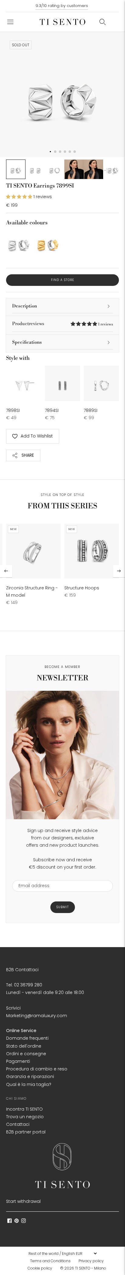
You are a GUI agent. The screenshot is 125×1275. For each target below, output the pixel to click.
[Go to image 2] (35, 169)
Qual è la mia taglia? (28, 1084)
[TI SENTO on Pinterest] (16, 1221)
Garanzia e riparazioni (30, 1076)
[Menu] (10, 22)
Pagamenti (18, 1061)
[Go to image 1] (15, 169)
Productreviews (62, 324)
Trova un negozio (25, 1117)
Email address (31, 876)
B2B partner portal (26, 1132)
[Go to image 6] (113, 169)
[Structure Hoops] (91, 551)
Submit (62, 907)
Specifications (27, 342)
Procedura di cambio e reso (36, 1069)
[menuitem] (52, 1261)
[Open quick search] (102, 22)
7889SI (90, 410)
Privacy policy (91, 1260)
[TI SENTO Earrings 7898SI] (23, 383)
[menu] (62, 1253)
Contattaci (17, 1124)
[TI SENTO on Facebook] (9, 1221)
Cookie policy (40, 1268)
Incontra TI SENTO (24, 1109)
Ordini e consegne (26, 1054)
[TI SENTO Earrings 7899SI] (19, 243)
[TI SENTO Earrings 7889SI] (101, 383)
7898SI (13, 410)
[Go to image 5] (93, 169)
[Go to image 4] (74, 169)
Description (24, 306)
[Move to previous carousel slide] (6, 571)
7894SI (52, 410)
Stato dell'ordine (23, 1046)
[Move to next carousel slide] (119, 571)
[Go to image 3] (54, 169)
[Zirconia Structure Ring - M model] (33, 551)
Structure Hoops (81, 588)
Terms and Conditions (50, 1260)
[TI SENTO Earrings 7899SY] (48, 243)
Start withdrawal (23, 1201)
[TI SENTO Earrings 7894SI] (62, 383)
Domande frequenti (27, 1038)
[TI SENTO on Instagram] (23, 1221)
